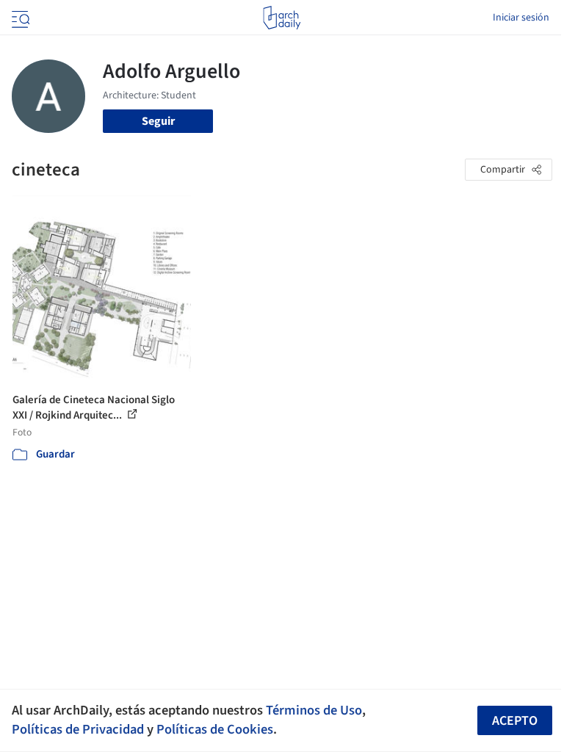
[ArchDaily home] (281, 17)
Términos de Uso (314, 710)
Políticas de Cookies (214, 729)
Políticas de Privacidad (78, 729)
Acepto (515, 721)
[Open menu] (19, 17)
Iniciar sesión (521, 17)
